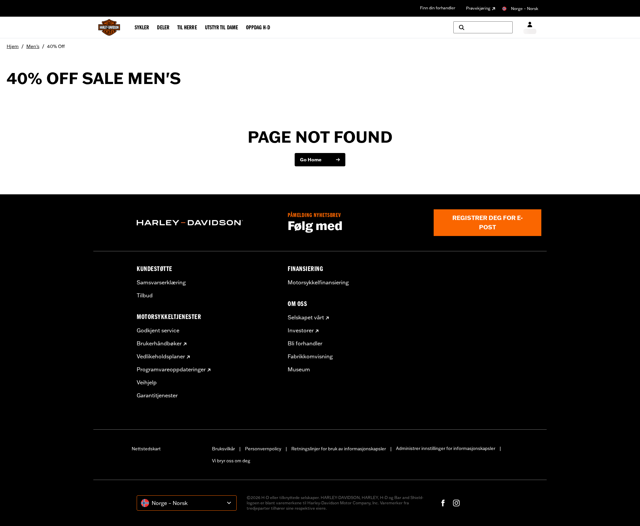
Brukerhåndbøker (159, 343)
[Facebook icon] (443, 503)
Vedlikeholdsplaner (161, 356)
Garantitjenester (157, 395)
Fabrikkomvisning (310, 356)
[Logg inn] (530, 27)
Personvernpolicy (263, 448)
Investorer (301, 330)
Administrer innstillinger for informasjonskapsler (445, 448)
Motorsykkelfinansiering (318, 282)
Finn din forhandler (437, 7)
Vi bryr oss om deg (231, 460)
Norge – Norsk (524, 8)
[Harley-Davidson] (207, 222)
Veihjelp (147, 382)
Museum (299, 369)
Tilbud (145, 295)
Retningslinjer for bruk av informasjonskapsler (338, 448)
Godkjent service (158, 330)
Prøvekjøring (478, 8)
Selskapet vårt (306, 317)
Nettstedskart (146, 448)
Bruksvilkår (223, 448)
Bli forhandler (305, 343)
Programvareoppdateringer (171, 369)
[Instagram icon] (456, 503)
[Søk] (483, 27)
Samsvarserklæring (161, 282)
